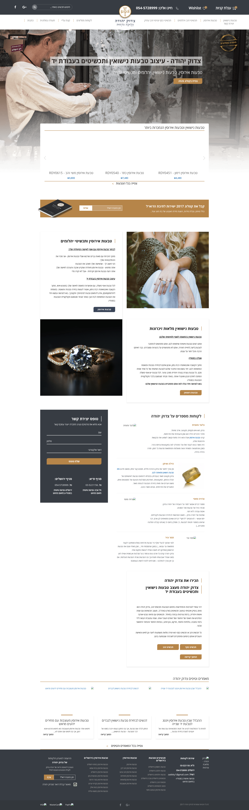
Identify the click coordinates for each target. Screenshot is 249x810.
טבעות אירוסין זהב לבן (129, 768)
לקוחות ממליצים (84, 20)
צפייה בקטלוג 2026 (188, 81)
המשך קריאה (191, 656)
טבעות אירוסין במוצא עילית (98, 791)
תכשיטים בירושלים (159, 778)
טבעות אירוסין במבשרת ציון (98, 776)
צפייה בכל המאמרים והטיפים (124, 746)
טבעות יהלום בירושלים (157, 770)
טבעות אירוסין (210, 20)
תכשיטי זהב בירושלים (158, 782)
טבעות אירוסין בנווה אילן (99, 787)
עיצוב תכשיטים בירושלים (157, 786)
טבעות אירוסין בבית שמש (99, 768)
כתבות (30, 20)
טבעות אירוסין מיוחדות (128, 776)
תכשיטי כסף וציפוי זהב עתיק (157, 20)
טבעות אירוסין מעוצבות (128, 783)
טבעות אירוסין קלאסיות (128, 779)
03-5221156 (92, 485)
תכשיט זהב (168, 647)
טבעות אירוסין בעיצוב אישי (156, 790)
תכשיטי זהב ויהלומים (187, 20)
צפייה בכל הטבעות (124, 183)
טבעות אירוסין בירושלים (99, 772)
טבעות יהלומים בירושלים (157, 774)
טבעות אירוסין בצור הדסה (98, 779)
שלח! (85, 208)
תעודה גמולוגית (47, 20)
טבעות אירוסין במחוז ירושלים (97, 764)
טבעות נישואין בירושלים (157, 767)
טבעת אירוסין (195, 437)
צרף (49, 777)
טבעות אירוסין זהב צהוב (128, 772)
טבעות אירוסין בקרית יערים (98, 783)
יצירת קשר (229, 23)
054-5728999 (61, 485)
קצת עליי (65, 20)
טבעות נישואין (230, 20)
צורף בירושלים (146, 778)
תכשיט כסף (190, 647)
